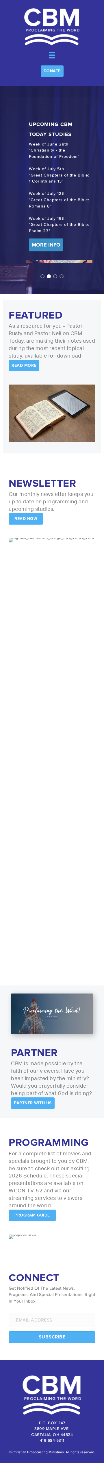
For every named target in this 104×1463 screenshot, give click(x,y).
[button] (52, 71)
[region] (52, 189)
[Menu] (52, 55)
